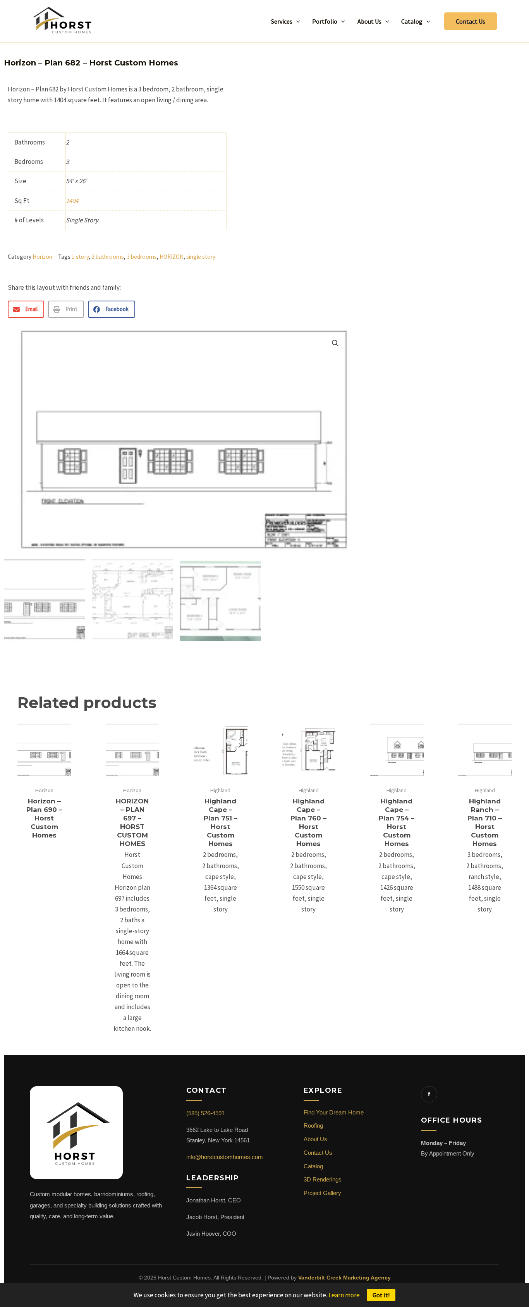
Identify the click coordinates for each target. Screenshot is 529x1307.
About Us (315, 1139)
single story (200, 256)
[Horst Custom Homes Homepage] (76, 1137)
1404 (72, 200)
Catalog (313, 1166)
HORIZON (172, 256)
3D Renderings (323, 1179)
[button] (296, 21)
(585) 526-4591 (205, 1113)
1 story (80, 256)
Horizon (42, 256)
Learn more (344, 1295)
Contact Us (318, 1152)
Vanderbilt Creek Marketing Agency (344, 1277)
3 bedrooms (142, 256)
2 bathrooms (107, 256)
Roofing (313, 1125)
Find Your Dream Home (334, 1112)
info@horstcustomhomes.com (224, 1157)
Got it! (381, 1295)
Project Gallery (322, 1193)
